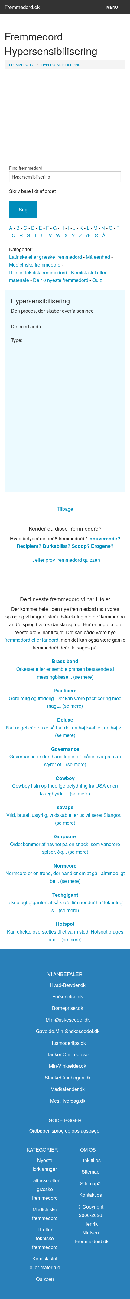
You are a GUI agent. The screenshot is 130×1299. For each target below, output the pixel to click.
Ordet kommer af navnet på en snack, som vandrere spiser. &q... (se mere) (65, 844)
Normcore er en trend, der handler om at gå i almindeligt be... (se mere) (65, 873)
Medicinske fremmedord (34, 264)
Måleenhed (98, 256)
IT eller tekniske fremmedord (45, 1238)
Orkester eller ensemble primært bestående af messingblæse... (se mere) (65, 669)
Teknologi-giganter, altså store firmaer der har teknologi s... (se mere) (65, 902)
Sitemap (90, 1171)
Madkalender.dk (67, 1089)
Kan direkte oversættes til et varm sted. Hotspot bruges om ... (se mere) (65, 931)
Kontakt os (90, 1194)
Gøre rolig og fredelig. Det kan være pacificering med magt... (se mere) (65, 698)
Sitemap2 (90, 1183)
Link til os (90, 1160)
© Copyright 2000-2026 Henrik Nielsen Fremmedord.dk (92, 1224)
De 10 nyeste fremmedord (60, 280)
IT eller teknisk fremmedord (38, 272)
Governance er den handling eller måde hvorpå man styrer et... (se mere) (65, 756)
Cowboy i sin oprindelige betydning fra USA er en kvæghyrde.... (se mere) (65, 786)
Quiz (97, 280)
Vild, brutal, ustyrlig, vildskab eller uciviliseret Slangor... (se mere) (65, 815)
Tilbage (65, 508)
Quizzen (45, 1278)
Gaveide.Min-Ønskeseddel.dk (67, 1031)
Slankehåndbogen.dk (68, 1077)
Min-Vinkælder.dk (67, 1065)
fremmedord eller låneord (31, 639)
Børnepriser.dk (67, 1007)
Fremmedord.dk (22, 7)
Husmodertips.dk (68, 1042)
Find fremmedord (25, 168)
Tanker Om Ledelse (68, 1054)
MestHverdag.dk (67, 1100)
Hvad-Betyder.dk (68, 984)
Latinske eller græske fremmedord (45, 256)
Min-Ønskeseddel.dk (68, 1019)
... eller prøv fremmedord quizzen (65, 559)
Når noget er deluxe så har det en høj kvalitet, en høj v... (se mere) (65, 727)
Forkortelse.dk (67, 996)
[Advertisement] (65, 415)
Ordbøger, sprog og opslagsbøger (65, 1130)
